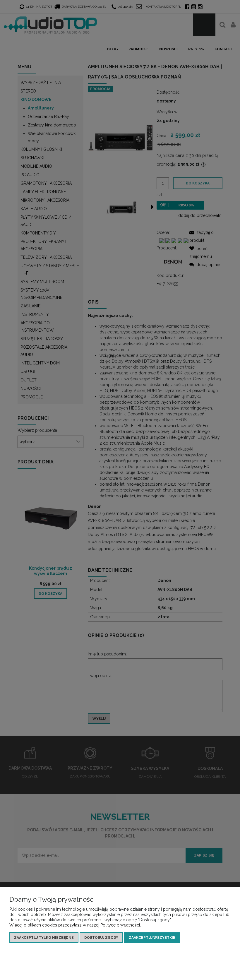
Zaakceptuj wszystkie (152, 938)
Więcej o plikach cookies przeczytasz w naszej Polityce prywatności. (75, 925)
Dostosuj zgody (101, 938)
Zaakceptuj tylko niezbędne (44, 938)
